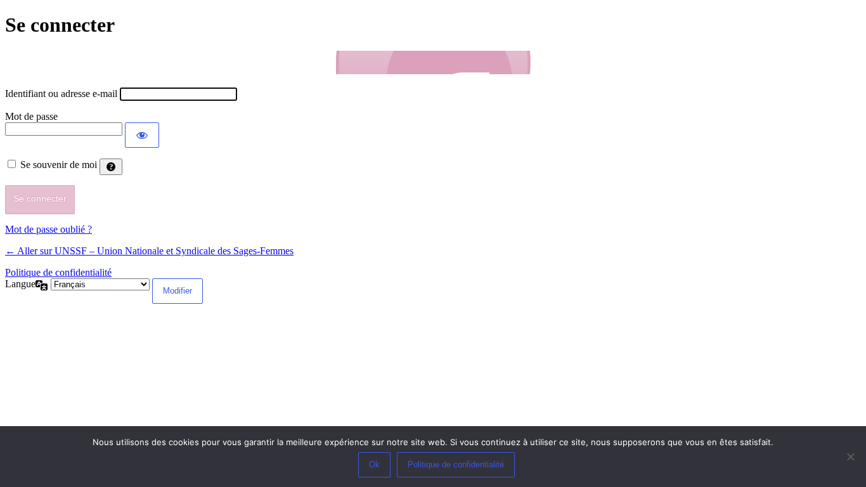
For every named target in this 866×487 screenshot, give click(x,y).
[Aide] (111, 167)
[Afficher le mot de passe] (142, 135)
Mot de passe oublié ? (48, 229)
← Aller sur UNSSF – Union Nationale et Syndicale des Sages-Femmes (149, 250)
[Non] (850, 456)
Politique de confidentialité (58, 272)
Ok (374, 464)
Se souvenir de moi (58, 164)
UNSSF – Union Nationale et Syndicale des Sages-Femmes (433, 62)
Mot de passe (31, 116)
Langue (20, 283)
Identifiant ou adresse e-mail (61, 93)
